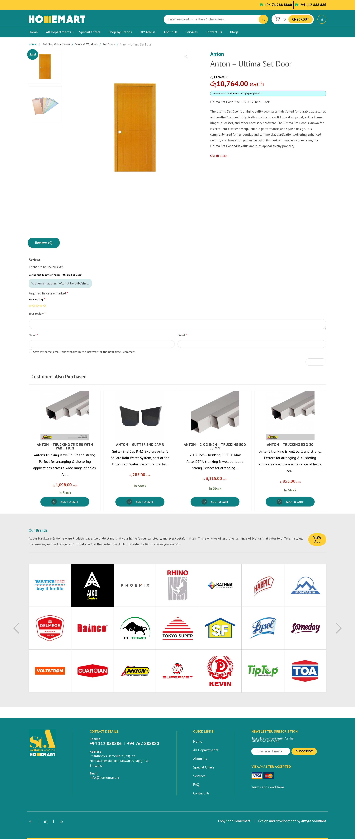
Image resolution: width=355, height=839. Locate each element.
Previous (16, 628)
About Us (170, 32)
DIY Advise (148, 32)
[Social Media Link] (30, 822)
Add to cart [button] (69, 502)
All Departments (58, 32)
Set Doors (109, 44)
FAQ (196, 784)
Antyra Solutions (313, 821)
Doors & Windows (86, 44)
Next (338, 628)
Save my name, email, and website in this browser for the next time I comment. (84, 352)
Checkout (300, 19)
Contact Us (214, 32)
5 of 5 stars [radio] (44, 305)
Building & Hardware (56, 44)
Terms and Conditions (268, 787)
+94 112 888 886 (312, 4)
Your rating (37, 299)
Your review (37, 313)
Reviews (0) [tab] (44, 242)
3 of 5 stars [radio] (37, 305)
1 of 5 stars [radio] (30, 305)
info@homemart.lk (104, 777)
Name (33, 335)
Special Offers (89, 32)
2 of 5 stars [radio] (33, 305)
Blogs (234, 32)
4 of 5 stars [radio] (41, 305)
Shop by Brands (120, 32)
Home (33, 32)
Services (191, 32)
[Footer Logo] (42, 743)
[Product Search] (263, 19)
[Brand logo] (50, 585)
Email (182, 335)
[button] (186, 56)
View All (317, 539)
